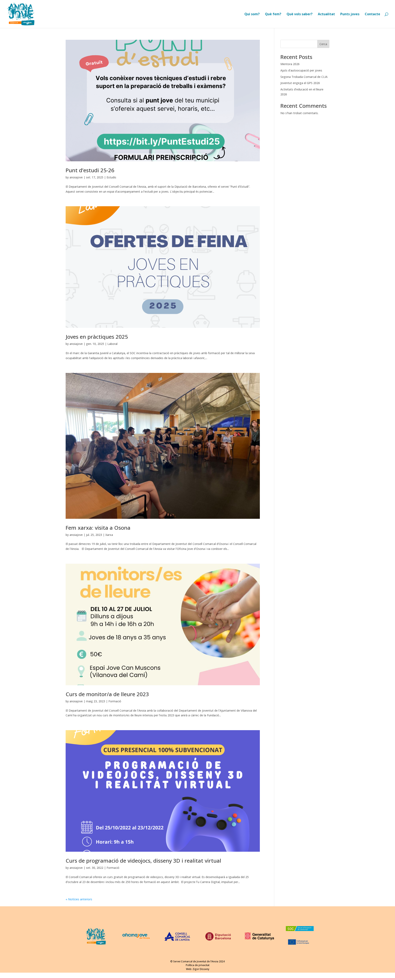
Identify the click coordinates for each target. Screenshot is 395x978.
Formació (114, 701)
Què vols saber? (300, 14)
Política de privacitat (197, 965)
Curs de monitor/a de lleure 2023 (107, 694)
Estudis (111, 177)
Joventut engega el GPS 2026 (300, 83)
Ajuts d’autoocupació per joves (301, 70)
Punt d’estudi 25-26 (90, 170)
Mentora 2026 (290, 64)
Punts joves (349, 14)
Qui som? (252, 14)
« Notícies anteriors (79, 899)
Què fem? (273, 14)
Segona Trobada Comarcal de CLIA (304, 77)
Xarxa (109, 535)
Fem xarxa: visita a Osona (98, 527)
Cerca (323, 44)
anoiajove (76, 177)
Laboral (112, 344)
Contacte (372, 14)
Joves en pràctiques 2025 (97, 336)
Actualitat (326, 14)
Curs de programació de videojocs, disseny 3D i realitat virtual (143, 860)
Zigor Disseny (201, 969)
